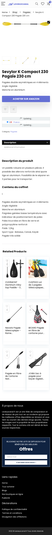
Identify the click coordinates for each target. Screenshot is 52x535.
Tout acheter (8, 486)
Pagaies (26, 12)
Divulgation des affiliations (14, 516)
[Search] (36, 3)
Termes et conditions (12, 513)
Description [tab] (10, 142)
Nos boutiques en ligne (12, 494)
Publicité (6, 498)
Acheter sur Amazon (26, 98)
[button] (48, 22)
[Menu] (3, 3)
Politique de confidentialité (14, 509)
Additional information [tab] (14, 147)
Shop (15, 12)
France (16, 122)
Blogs (4, 490)
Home (5, 12)
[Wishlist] (42, 3)
